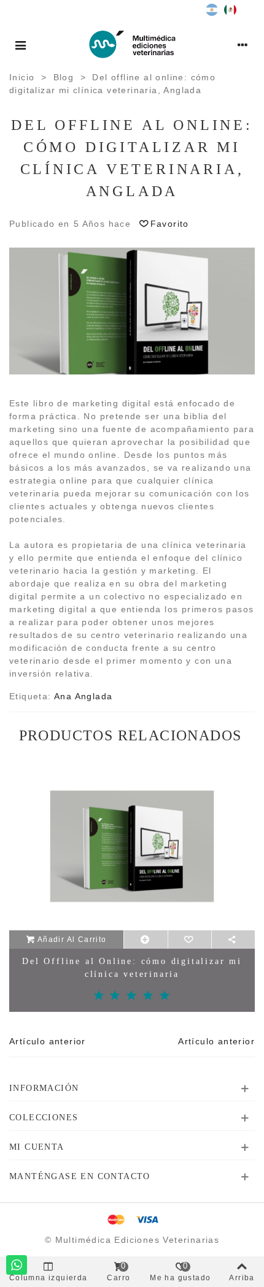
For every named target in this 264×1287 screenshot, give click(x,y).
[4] (148, 996)
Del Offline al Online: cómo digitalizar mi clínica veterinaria (132, 968)
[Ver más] (146, 939)
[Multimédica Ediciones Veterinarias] (132, 44)
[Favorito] (190, 939)
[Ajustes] (243, 44)
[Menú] (21, 44)
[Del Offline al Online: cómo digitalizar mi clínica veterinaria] (132, 846)
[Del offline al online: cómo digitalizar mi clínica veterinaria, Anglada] (132, 310)
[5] (164, 996)
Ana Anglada (83, 696)
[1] (99, 996)
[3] (131, 996)
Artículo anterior (47, 1041)
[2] (115, 996)
